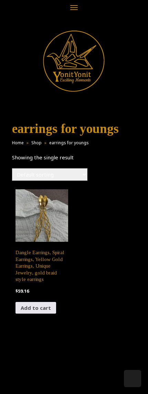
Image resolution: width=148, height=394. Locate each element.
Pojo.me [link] (63, 377)
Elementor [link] (84, 381)
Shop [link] (36, 143)
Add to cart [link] (36, 307)
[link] (74, 61)
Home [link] (18, 143)
